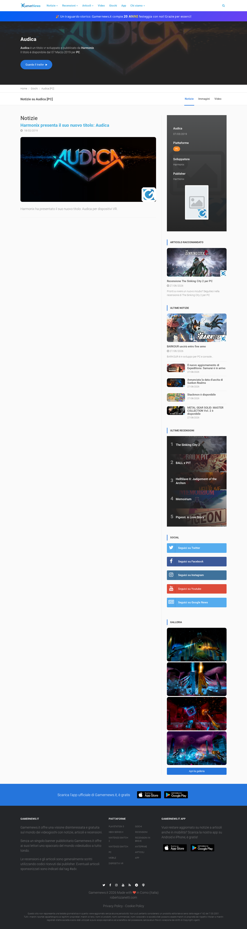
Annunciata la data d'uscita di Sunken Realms (205, 381)
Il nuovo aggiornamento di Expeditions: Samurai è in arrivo (206, 366)
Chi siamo (136, 5)
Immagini (204, 98)
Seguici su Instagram (191, 575)
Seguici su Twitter (189, 548)
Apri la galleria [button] (197, 771)
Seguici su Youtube (189, 588)
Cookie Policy (134, 906)
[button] (148, 794)
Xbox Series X (116, 832)
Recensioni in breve (142, 839)
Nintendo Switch (118, 846)
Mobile (112, 858)
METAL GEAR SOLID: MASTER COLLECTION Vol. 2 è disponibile (205, 410)
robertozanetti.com (123, 897)
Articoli (86, 5)
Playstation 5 (116, 826)
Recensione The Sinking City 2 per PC (190, 281)
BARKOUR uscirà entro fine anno (186, 346)
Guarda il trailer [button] (35, 64)
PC (110, 852)
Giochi (113, 5)
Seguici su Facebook (190, 561)
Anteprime (141, 846)
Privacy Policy (113, 906)
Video (101, 5)
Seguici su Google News (193, 602)
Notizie (51, 5)
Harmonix (178, 164)
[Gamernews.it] (30, 5)
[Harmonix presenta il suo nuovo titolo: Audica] (88, 169)
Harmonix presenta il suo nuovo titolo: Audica (64, 125)
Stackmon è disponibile (201, 394)
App (123, 5)
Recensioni (69, 5)
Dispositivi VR (116, 863)
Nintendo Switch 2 (118, 839)
